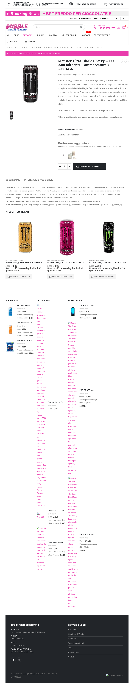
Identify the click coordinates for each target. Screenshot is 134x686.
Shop (16, 35)
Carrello (97, 18)
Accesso (105, 18)
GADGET (86, 34)
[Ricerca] (81, 27)
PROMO (31, 42)
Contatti (71, 657)
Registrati (15, 42)
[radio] (62, 155)
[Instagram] (124, 18)
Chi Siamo (74, 18)
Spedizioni (72, 639)
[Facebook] (116, 18)
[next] (127, 61)
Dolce (40, 35)
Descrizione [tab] (12, 180)
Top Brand (71, 35)
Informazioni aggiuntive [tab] (38, 180)
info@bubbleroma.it (18, 645)
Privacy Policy (73, 652)
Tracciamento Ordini (76, 643)
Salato (53, 35)
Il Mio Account (85, 18)
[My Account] (118, 27)
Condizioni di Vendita (76, 634)
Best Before (103, 35)
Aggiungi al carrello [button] (20, 277)
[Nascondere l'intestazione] (16, 27)
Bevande (27, 35)
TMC (70, 648)
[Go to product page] (25, 237)
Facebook (13, 659)
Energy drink (18, 260)
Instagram (19, 659)
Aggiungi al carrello (91, 166)
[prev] (123, 61)
